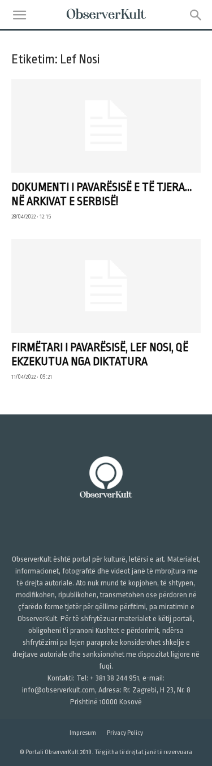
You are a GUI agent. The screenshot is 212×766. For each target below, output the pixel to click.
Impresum (83, 733)
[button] (19, 15)
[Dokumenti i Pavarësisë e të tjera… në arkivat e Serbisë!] (106, 126)
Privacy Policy (125, 733)
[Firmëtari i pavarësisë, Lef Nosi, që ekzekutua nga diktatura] (106, 285)
